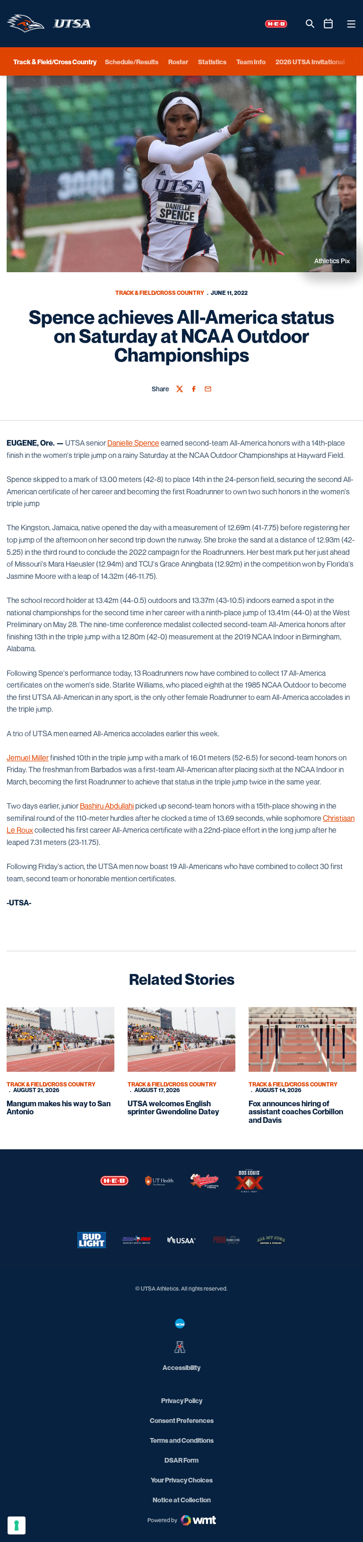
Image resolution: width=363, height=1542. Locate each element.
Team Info (251, 62)
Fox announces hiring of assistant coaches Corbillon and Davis (296, 1112)
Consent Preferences (182, 1420)
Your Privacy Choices (182, 1480)
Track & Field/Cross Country (159, 292)
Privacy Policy (181, 1400)
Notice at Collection (182, 1500)
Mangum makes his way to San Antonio (59, 1108)
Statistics (212, 62)
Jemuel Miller (28, 757)
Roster (178, 62)
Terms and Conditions (182, 1440)
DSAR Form (181, 1460)
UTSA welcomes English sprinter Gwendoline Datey (173, 1108)
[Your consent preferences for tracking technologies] (17, 1525)
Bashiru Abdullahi (107, 805)
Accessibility (181, 1367)
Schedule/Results (131, 62)
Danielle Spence (133, 443)
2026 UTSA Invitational (310, 62)
